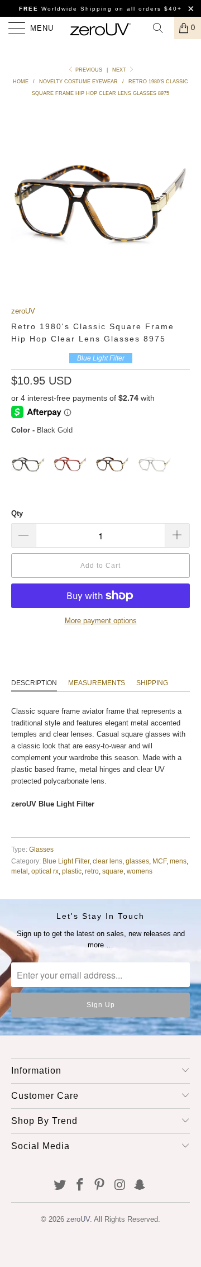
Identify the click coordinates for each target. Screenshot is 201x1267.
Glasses (41, 849)
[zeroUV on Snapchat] (140, 1185)
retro (92, 871)
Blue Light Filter (65, 861)
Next (120, 70)
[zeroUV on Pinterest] (100, 1185)
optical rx (45, 871)
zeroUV (23, 311)
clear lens (107, 861)
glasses (137, 861)
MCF (159, 861)
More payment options (101, 620)
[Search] (162, 28)
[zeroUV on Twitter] (60, 1185)
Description (34, 683)
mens (178, 861)
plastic (72, 871)
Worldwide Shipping (65, 9)
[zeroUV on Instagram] (120, 1185)
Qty (17, 513)
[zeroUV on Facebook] (79, 1185)
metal (19, 871)
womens (139, 871)
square (112, 871)
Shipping (152, 683)
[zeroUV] (100, 28)
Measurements (96, 683)
